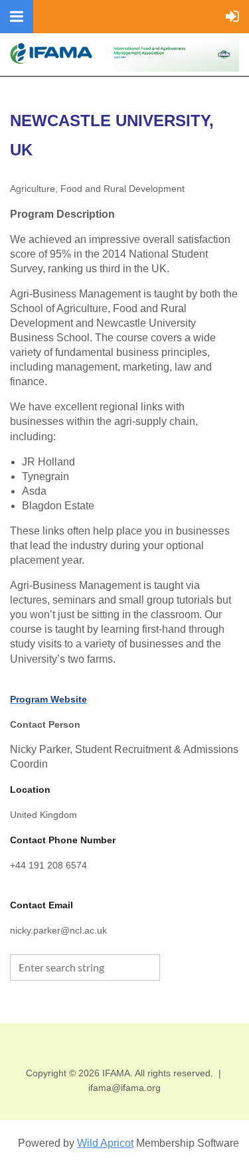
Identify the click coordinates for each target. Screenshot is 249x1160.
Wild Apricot (105, 1143)
